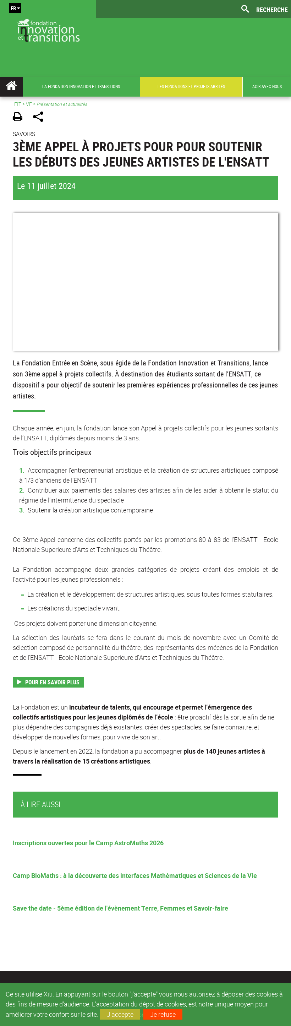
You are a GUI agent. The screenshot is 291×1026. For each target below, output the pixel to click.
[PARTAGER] (40, 118)
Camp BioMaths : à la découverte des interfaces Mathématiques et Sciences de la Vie (135, 875)
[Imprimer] (20, 118)
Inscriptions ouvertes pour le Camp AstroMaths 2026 (88, 842)
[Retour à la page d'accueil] (48, 29)
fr (13, 8)
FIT (17, 104)
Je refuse (163, 1014)
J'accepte (120, 1014)
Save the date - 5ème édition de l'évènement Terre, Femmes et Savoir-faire (120, 908)
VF (29, 104)
